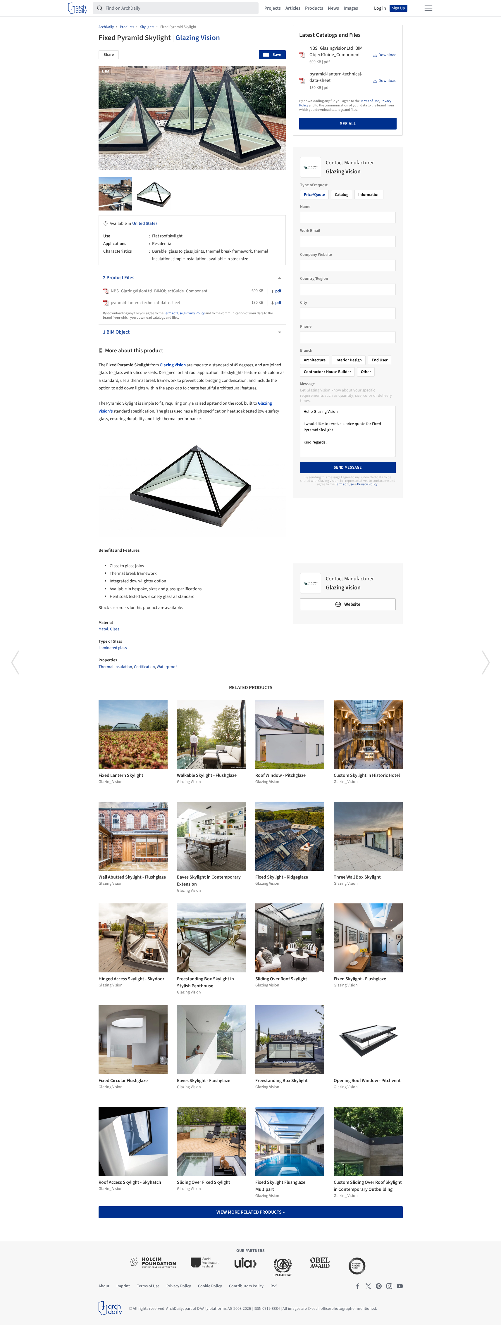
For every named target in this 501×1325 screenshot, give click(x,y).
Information (369, 195)
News (333, 8)
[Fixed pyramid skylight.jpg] (115, 194)
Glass (114, 629)
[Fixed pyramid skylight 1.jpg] (154, 194)
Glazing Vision (197, 37)
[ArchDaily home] (77, 8)
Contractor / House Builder (327, 372)
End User (380, 360)
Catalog (341, 195)
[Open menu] (428, 8)
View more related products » (250, 1212)
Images (351, 8)
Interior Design (348, 360)
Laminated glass (113, 648)
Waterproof (167, 667)
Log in (380, 8)
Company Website (316, 255)
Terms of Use (173, 313)
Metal (103, 629)
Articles (292, 8)
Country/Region (314, 279)
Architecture (315, 360)
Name (305, 207)
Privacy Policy (194, 313)
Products (314, 8)
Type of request (314, 185)
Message (307, 384)
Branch (306, 350)
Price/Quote (314, 195)
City (303, 303)
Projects (272, 8)
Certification (144, 667)
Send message (348, 467)
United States (144, 223)
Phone (305, 326)
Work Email (310, 231)
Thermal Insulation (115, 667)
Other (366, 372)
